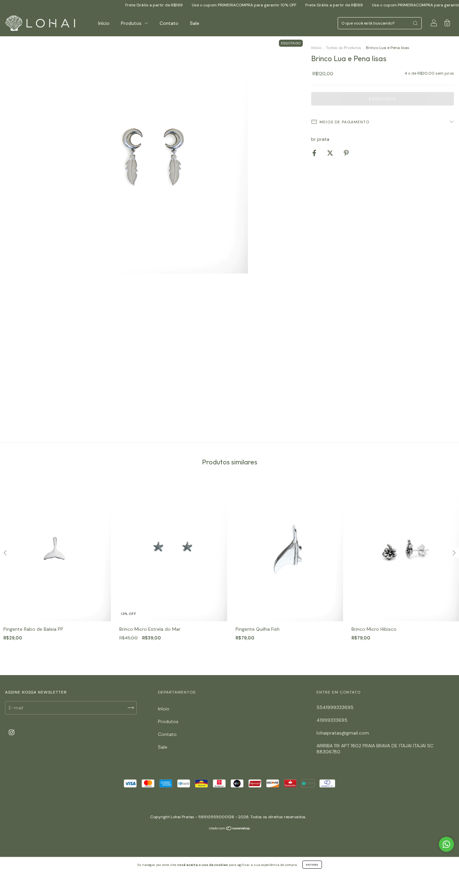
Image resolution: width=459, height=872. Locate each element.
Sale (194, 23)
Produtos (132, 23)
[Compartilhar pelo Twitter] (331, 153)
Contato (169, 23)
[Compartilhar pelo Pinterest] (346, 153)
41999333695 (332, 720)
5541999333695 (335, 707)
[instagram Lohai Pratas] (11, 733)
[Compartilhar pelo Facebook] (315, 153)
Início (104, 23)
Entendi (312, 864)
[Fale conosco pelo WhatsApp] (446, 844)
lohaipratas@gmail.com (343, 733)
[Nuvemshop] (230, 829)
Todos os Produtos (343, 47)
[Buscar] (415, 23)
